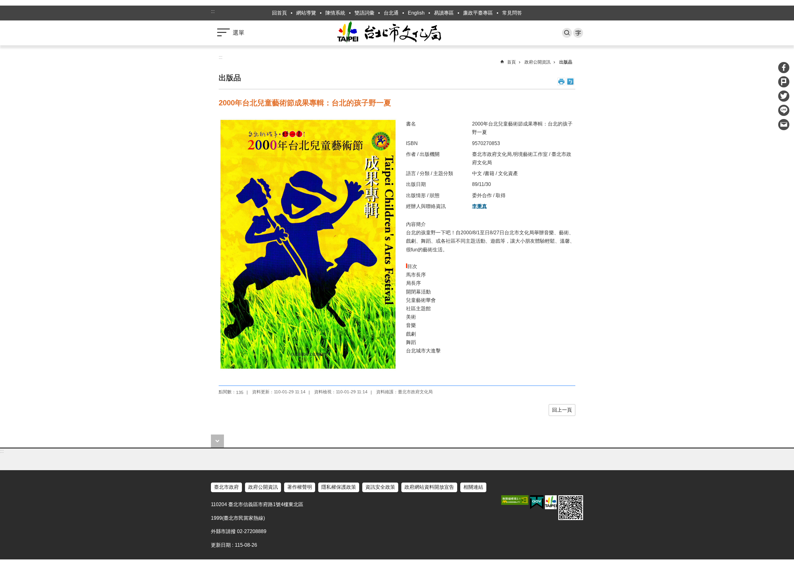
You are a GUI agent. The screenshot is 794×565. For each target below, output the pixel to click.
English (416, 12)
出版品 (565, 62)
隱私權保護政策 (338, 487)
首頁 (511, 62)
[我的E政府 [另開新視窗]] (536, 502)
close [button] (217, 441)
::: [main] (220, 57)
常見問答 (512, 12)
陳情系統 (335, 12)
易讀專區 (444, 12)
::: (213, 11)
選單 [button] (238, 32)
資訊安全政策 (380, 487)
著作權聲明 (299, 487)
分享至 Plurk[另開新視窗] (783, 81)
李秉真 (479, 206)
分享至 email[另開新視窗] (783, 124)
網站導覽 (306, 12)
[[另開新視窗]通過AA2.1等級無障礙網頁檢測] (515, 500)
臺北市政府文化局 (397, 32)
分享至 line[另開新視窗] (783, 110)
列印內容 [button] (561, 81)
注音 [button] (570, 81)
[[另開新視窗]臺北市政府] (551, 502)
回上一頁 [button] (562, 410)
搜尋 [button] (567, 33)
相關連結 (473, 487)
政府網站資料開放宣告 (429, 487)
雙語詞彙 (364, 12)
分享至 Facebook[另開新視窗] (783, 67)
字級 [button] (578, 33)
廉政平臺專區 (478, 12)
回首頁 (279, 12)
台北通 (391, 12)
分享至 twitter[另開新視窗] (783, 96)
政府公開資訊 (537, 62)
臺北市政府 (226, 487)
